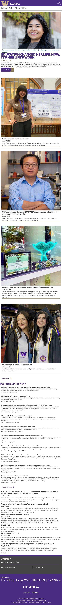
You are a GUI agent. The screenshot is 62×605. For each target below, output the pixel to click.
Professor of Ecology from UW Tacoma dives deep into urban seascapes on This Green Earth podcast (26, 387)
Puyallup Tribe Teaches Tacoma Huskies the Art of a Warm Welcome (27, 287)
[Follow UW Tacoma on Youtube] (34, 587)
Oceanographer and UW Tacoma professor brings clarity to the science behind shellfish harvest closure (26, 405)
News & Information (14, 8)
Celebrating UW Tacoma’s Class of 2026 (17, 365)
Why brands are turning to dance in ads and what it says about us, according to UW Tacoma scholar (25, 465)
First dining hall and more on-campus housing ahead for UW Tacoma (18, 426)
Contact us (14, 602)
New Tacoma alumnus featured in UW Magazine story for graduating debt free (20, 445)
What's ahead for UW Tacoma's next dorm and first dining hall (16, 416)
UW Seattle (27, 592)
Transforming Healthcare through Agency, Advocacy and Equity (25, 504)
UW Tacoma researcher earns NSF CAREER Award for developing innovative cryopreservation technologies (30, 213)
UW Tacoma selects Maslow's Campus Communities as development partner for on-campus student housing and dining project (29, 492)
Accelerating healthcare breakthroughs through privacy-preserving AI (27, 544)
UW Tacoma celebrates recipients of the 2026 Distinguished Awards (26, 523)
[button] (59, 8)
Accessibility (38, 602)
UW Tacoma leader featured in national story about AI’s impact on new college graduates (23, 454)
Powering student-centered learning (15, 514)
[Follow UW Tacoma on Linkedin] (37, 587)
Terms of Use (23, 602)
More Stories (5, 378)
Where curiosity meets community (15, 139)
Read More (5, 70)
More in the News (7, 487)
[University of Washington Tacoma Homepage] (31, 582)
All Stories (3, 553)
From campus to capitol (10, 533)
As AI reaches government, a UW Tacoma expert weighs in (15, 475)
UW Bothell (35, 592)
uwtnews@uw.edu (9, 567)
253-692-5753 (38, 567)
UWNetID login (5, 577)
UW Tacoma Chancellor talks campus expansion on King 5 (15, 396)
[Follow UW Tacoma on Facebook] (23, 587)
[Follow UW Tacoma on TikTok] (30, 587)
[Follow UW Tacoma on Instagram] (26, 587)
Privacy (30, 602)
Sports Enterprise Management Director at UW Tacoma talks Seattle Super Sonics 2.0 (22, 435)
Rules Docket (47, 602)
